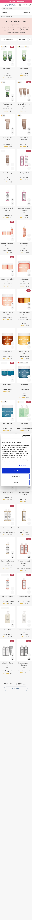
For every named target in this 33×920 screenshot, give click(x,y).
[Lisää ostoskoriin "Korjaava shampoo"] (12, 592)
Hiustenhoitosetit (9, 39)
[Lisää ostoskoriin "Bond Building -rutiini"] (29, 99)
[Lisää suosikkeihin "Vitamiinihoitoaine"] (12, 304)
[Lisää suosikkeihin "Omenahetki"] (29, 415)
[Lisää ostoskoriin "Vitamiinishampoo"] (29, 274)
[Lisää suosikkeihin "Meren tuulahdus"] (12, 376)
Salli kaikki (16, 471)
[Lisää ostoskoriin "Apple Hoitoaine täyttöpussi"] (29, 488)
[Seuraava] (30, 39)
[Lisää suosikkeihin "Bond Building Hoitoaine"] (29, 129)
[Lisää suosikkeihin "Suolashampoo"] (29, 376)
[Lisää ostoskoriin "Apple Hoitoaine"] (12, 488)
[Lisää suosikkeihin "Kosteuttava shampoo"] (29, 519)
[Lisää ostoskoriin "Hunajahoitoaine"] (29, 347)
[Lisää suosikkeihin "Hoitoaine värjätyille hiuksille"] (29, 200)
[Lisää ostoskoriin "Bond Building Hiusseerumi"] (12, 168)
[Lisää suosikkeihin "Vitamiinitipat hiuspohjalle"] (29, 235)
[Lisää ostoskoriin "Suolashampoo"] (29, 380)
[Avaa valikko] (2, 4)
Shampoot (22, 39)
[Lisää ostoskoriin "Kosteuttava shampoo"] (29, 523)
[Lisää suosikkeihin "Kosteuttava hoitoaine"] (12, 553)
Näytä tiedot (22, 465)
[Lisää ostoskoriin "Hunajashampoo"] (12, 347)
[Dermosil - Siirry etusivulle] (10, 5)
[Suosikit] (23, 5)
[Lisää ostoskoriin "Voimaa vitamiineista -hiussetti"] (12, 239)
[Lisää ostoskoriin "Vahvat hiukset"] (12, 523)
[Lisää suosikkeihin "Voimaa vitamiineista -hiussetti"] (12, 235)
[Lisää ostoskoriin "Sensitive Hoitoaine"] (29, 625)
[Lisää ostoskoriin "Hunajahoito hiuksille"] (29, 308)
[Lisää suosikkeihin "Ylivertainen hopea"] (12, 655)
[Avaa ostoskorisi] (29, 5)
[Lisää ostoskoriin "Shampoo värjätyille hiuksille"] (12, 204)
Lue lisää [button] (22, 32)
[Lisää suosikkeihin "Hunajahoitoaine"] (29, 343)
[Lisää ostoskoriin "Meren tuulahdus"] (12, 380)
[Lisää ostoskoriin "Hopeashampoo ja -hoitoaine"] (29, 658)
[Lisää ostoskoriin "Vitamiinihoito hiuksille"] (12, 274)
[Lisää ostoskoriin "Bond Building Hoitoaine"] (29, 133)
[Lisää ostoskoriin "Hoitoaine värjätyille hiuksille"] (29, 204)
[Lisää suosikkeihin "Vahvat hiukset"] (12, 519)
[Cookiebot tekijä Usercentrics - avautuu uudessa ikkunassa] (22, 436)
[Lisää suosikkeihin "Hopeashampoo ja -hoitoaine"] (29, 655)
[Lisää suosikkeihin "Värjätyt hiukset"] (29, 164)
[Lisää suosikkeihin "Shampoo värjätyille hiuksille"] (12, 200)
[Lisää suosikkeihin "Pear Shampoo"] (29, 60)
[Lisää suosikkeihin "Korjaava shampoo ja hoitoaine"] (29, 553)
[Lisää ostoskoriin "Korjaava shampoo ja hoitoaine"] (29, 556)
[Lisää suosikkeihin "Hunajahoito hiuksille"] (29, 304)
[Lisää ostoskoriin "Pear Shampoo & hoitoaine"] (12, 64)
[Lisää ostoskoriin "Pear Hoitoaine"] (12, 99)
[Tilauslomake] (20, 5)
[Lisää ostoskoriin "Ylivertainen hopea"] (12, 658)
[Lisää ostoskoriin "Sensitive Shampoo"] (12, 625)
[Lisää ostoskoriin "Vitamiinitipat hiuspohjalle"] (29, 239)
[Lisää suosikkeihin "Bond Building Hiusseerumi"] (12, 164)
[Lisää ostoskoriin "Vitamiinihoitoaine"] (12, 308)
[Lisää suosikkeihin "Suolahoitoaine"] (12, 415)
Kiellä (16, 482)
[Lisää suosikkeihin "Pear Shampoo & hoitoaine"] (12, 60)
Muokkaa (15, 476)
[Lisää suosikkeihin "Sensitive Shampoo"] (12, 621)
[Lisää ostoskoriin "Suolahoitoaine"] (12, 419)
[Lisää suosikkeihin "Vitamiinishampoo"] (29, 271)
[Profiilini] (26, 5)
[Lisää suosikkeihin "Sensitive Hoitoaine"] (29, 621)
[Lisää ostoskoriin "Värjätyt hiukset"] (29, 168)
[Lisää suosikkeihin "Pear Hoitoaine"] (12, 96)
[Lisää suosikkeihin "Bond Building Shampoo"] (12, 129)
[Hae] (28, 8)
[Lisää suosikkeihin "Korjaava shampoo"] (12, 588)
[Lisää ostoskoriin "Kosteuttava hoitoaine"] (12, 556)
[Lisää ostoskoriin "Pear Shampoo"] (29, 64)
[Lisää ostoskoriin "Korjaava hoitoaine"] (29, 592)
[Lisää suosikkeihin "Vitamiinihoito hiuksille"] (12, 271)
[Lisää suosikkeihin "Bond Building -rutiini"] (29, 96)
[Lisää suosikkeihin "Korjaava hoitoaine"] (29, 588)
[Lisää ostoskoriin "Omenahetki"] (29, 419)
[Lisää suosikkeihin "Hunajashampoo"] (12, 343)
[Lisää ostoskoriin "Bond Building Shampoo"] (12, 133)
